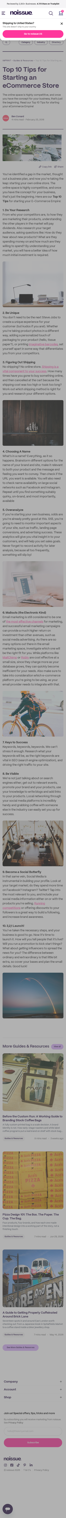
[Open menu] (4, 13)
